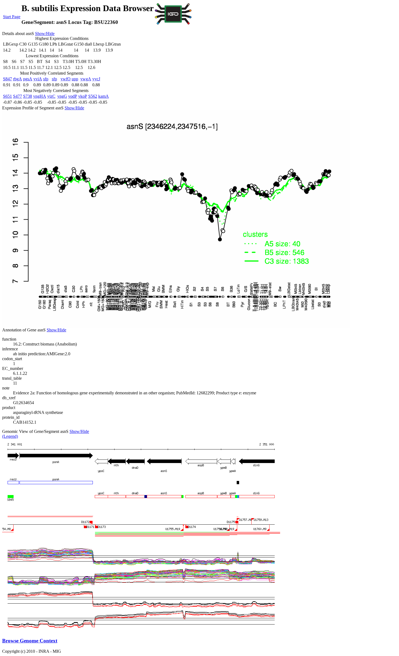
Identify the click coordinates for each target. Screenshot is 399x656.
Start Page (11, 16)
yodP (72, 96)
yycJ (96, 79)
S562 (92, 96)
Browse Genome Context (29, 641)
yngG (62, 96)
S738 (27, 96)
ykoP (82, 96)
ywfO (66, 79)
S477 (17, 96)
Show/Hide (45, 33)
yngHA (39, 96)
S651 (7, 96)
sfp (45, 79)
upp (75, 79)
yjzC (51, 96)
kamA (103, 96)
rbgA (17, 79)
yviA (37, 79)
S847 (7, 79)
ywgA (85, 79)
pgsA (27, 79)
